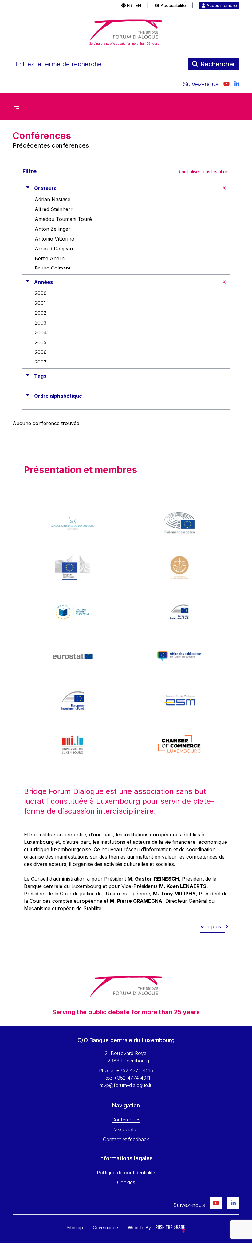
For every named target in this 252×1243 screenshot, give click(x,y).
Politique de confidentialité (126, 1172)
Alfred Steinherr (54, 209)
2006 (41, 352)
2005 (40, 342)
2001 (40, 303)
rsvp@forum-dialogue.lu (126, 1085)
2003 (40, 323)
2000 (41, 293)
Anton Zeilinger (52, 229)
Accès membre (221, 5)
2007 (41, 362)
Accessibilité (172, 5)
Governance (105, 1227)
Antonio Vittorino (54, 239)
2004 (41, 332)
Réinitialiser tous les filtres (204, 171)
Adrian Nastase (52, 199)
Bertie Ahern (50, 258)
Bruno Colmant (52, 268)
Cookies (126, 1182)
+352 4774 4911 (132, 1078)
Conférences (126, 1120)
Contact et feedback (126, 1139)
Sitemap (75, 1227)
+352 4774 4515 (134, 1070)
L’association (126, 1129)
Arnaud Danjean (54, 248)
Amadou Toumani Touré (63, 219)
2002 (40, 313)
